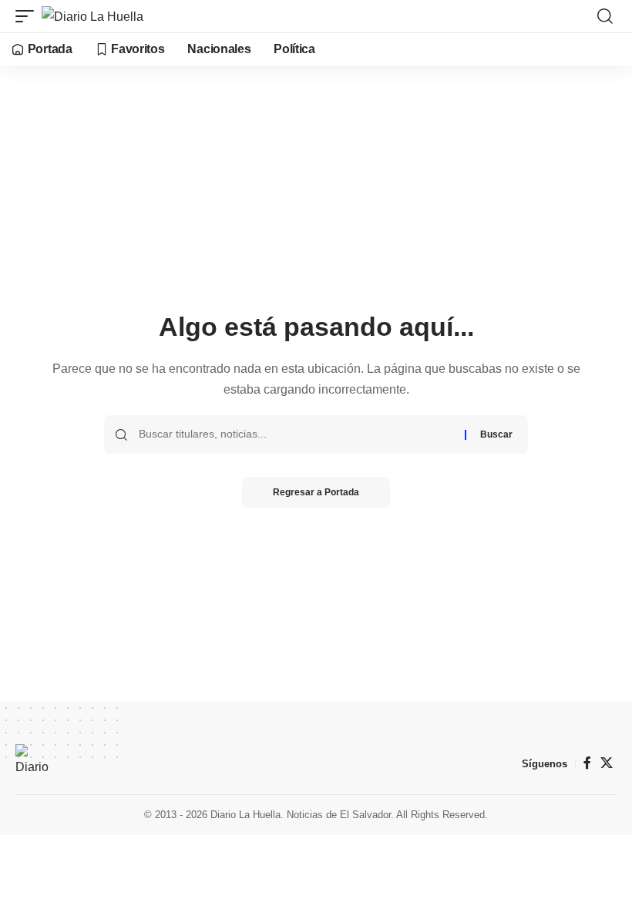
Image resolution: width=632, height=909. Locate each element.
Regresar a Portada (316, 492)
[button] (28, 16)
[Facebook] (587, 763)
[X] (607, 763)
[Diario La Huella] (92, 16)
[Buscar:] (296, 434)
